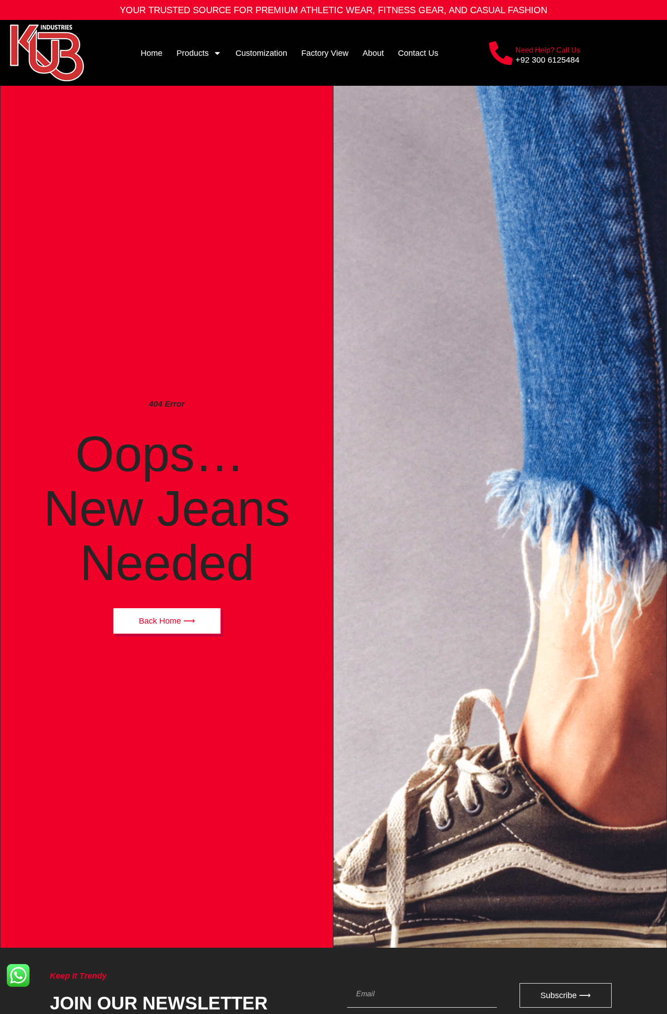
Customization (261, 53)
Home (151, 53)
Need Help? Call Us (547, 50)
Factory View (324, 53)
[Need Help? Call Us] (501, 53)
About (373, 53)
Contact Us (418, 53)
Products (193, 53)
